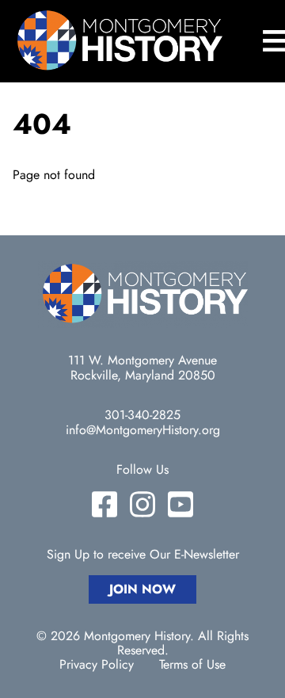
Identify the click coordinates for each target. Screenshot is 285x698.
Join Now (142, 589)
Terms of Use (192, 665)
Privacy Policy (96, 665)
